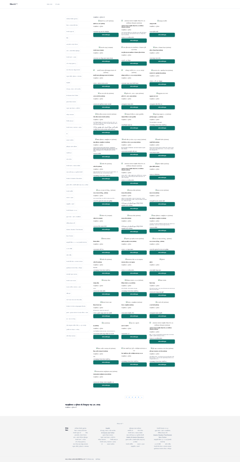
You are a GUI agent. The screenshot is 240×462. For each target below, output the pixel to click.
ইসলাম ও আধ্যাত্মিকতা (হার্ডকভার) (127, 305)
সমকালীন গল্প (68, 153)
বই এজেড (57, 4)
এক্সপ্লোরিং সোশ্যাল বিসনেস (72, 44)
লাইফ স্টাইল (69, 159)
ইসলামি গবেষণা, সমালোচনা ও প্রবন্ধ (73, 127)
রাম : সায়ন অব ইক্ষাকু (70, 319)
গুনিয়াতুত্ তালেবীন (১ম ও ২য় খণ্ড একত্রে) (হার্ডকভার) (131, 75)
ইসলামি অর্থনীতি (69, 191)
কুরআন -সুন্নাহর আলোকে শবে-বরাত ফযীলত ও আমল (77, 312)
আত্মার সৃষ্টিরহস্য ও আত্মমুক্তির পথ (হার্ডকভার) (101, 142)
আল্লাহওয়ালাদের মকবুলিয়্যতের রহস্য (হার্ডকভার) (102, 374)
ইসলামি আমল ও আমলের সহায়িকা (73, 165)
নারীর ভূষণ (68, 293)
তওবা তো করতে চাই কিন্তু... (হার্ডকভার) (100, 193)
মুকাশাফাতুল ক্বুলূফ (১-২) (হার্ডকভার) (156, 117)
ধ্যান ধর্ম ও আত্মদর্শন (124, 325)
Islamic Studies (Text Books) (74, 229)
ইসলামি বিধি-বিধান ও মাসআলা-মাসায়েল (74, 261)
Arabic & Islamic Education (74, 178)
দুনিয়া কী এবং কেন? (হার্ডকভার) (99, 23)
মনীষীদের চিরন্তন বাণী (70, 223)
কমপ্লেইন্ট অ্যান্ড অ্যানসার (71, 274)
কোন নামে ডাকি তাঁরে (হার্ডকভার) (99, 96)
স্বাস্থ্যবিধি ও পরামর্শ (70, 204)
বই (67, 133)
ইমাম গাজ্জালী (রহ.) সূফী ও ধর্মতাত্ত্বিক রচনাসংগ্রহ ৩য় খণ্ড (132, 353)
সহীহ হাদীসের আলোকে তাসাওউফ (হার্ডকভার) (101, 117)
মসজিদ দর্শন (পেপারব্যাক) (97, 218)
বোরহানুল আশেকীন (153, 23)
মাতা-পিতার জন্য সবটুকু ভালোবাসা (73, 70)
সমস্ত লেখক (49, 4)
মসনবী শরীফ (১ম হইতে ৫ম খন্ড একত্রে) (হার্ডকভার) (131, 142)
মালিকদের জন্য (90, 459)
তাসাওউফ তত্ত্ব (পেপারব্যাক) (98, 50)
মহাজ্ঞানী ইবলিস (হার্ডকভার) (154, 142)
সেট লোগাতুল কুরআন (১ (71, 63)
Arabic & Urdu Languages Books (76, 306)
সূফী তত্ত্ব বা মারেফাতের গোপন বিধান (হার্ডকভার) (158, 351)
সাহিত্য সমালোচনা (70, 114)
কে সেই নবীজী (69, 248)
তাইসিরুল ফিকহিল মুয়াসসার (71, 19)
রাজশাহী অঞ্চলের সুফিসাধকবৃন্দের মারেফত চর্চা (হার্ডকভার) (103, 75)
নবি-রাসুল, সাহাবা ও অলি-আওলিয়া (73, 89)
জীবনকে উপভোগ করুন (97, 305)
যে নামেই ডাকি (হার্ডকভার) (154, 305)
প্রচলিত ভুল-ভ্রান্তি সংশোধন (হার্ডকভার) (128, 241)
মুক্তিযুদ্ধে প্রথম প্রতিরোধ (71, 146)
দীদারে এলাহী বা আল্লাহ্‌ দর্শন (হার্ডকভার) (100, 351)
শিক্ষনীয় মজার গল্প (69, 121)
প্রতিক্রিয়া (97, 459)
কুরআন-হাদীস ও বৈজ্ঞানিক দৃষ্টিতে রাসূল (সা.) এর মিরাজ (77, 185)
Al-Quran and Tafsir (72, 95)
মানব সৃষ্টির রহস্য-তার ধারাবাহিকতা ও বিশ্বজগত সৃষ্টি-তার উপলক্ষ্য (133, 52)
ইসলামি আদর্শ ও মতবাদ (71, 57)
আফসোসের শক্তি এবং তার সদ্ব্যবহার (128, 262)
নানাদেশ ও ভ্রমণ (69, 197)
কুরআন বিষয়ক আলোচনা (71, 102)
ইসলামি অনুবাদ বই (70, 31)
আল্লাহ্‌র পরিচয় (96, 283)
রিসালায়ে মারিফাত (96, 241)
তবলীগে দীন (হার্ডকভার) (97, 166)
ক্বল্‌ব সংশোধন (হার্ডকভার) (154, 193)
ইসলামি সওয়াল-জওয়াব (71, 280)
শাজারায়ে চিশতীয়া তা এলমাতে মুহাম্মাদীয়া (128, 117)
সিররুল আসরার (152, 283)
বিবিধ (67, 38)
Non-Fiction (69, 236)
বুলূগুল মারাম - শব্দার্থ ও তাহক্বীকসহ (73, 216)
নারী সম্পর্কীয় (68, 255)
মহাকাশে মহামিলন (70, 140)
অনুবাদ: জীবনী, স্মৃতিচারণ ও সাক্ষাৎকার (73, 76)
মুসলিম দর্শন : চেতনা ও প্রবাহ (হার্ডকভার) (128, 96)
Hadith (68, 82)
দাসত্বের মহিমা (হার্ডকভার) (126, 193)
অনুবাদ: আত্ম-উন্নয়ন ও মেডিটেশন (73, 108)
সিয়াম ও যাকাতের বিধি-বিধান (72, 25)
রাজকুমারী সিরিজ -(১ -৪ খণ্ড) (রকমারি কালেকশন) (76, 242)
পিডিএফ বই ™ (120, 423)
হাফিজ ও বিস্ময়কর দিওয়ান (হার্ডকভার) (156, 50)
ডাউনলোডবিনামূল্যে (106, 34)
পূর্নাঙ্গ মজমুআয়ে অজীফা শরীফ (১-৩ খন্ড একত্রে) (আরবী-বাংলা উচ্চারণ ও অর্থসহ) (76, 327)
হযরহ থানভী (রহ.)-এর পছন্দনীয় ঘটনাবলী (74, 172)
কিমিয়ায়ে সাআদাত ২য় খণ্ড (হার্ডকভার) (128, 283)
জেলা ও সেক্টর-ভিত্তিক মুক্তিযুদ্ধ (73, 50)
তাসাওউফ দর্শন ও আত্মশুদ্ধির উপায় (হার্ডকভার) (158, 73)
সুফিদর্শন (151, 262)
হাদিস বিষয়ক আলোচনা (70, 336)
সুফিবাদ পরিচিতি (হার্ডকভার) (154, 166)
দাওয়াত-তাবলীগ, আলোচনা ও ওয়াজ (73, 287)
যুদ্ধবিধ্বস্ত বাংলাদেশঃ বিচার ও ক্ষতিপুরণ (74, 268)
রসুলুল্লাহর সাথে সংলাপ (154, 96)
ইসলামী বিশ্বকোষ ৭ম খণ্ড (71, 210)
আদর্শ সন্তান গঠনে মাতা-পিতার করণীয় (74, 299)
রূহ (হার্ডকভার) (96, 325)
